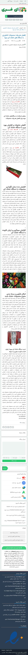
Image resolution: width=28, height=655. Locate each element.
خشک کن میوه (15, 102)
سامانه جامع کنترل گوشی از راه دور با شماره (14, 540)
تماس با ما (16, 1)
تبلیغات (21, 1)
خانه (25, 1)
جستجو (4, 468)
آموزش (21, 28)
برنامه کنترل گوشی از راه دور (14, 536)
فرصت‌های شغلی (22, 3)
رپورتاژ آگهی (10, 1)
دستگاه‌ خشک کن (12, 130)
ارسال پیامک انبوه (14, 533)
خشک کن (15, 148)
